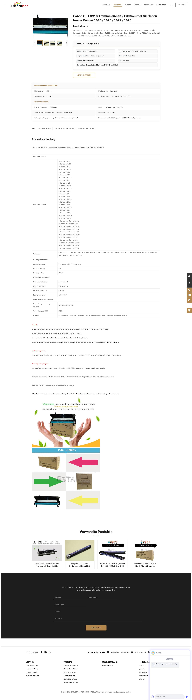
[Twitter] (49, 652)
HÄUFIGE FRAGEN (108, 665)
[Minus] (187, 653)
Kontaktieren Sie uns (32, 676)
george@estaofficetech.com (119, 652)
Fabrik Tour (148, 5)
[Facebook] (41, 652)
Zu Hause (142, 665)
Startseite (106, 5)
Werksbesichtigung (32, 669)
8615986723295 (140, 652)
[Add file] (152, 697)
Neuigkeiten (143, 672)
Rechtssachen (143, 676)
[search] (171, 4)
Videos (128, 5)
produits (141, 669)
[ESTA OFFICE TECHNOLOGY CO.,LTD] (19, 5)
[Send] (187, 697)
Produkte (117, 5)
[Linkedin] (45, 652)
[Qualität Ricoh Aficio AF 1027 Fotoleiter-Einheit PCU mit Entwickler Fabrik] (145, 550)
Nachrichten (161, 5)
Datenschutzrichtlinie (123, 692)
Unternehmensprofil (32, 665)
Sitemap (141, 679)
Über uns (137, 5)
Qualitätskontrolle (31, 672)
